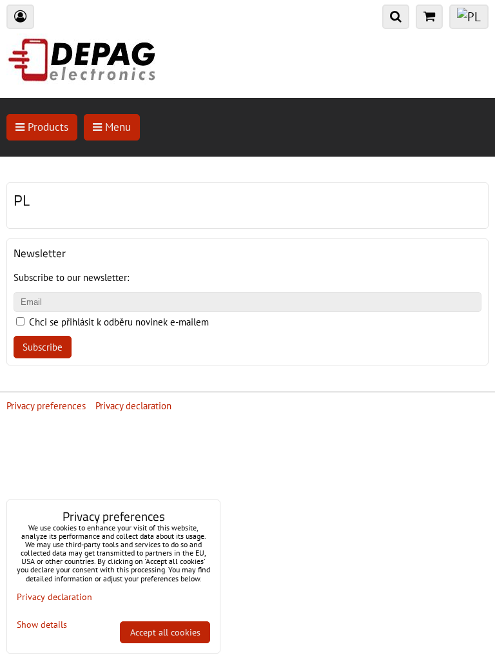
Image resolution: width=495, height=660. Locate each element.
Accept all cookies (165, 632)
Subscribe (43, 347)
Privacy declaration (133, 406)
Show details (42, 625)
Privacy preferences (46, 406)
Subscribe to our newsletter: (71, 277)
